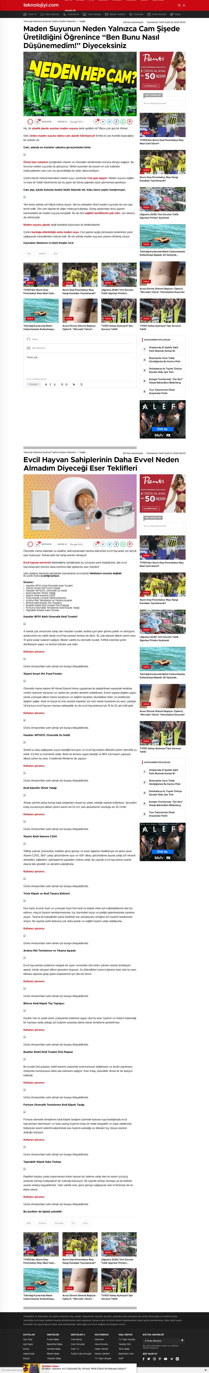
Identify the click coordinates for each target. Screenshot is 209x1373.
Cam (29, 254)
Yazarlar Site (125, 1344)
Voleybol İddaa (54, 1358)
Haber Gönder (101, 1349)
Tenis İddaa (124, 1349)
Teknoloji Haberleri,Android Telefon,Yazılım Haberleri (49, 21)
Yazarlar (70, 11)
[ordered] (62, 384)
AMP (121, 1358)
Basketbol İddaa (54, 1344)
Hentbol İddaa (53, 1349)
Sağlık (82, 21)
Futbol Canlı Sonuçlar (81, 1354)
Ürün (85, 1223)
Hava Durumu (101, 1344)
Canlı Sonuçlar (78, 1344)
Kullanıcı (43, 1223)
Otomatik (58, 1223)
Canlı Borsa (76, 1339)
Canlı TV (75, 1349)
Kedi (29, 1223)
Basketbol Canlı (126, 1354)
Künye (26, 1349)
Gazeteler (99, 1339)
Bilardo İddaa (53, 1354)
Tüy (73, 1223)
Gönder (34, 384)
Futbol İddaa (53, 1339)
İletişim (26, 1358)
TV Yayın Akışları (103, 1358)
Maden (42, 254)
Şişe (56, 254)
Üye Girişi (27, 1339)
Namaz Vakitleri (102, 1354)
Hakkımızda (28, 1354)
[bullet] (66, 384)
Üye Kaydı (28, 1344)
